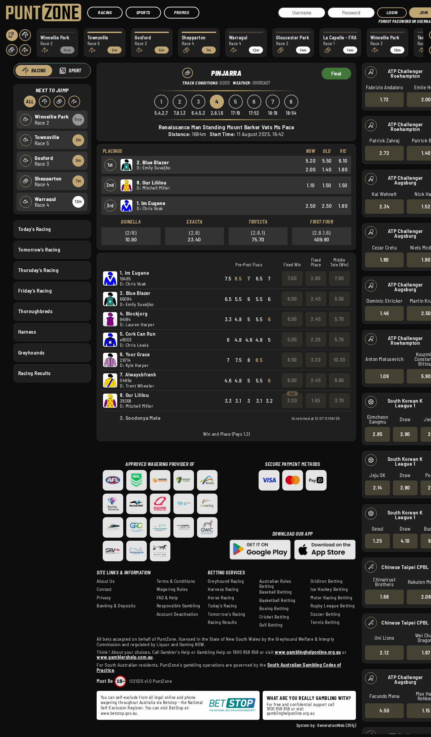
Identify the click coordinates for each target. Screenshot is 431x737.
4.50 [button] (384, 710)
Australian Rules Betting (275, 583)
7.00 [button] (292, 278)
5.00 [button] (292, 339)
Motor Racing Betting (331, 597)
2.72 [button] (384, 153)
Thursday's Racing (38, 270)
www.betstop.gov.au (119, 713)
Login (392, 12)
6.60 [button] (339, 380)
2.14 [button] (377, 487)
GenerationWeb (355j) (336, 725)
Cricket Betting (274, 616)
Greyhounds (31, 352)
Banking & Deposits (116, 605)
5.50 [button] (339, 299)
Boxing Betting (274, 608)
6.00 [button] (292, 299)
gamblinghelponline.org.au (291, 713)
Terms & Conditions (176, 581)
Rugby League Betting (332, 605)
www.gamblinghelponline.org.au (308, 652)
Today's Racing (34, 229)
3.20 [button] (316, 360)
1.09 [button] (384, 376)
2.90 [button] (405, 434)
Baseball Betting (275, 592)
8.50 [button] (292, 360)
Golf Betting (271, 625)
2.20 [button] (316, 339)
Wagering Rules (172, 589)
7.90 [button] (339, 278)
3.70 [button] (339, 400)
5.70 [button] (339, 319)
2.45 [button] (316, 299)
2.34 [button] (384, 206)
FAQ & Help (167, 597)
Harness (27, 332)
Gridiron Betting (326, 581)
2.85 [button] (377, 434)
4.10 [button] (405, 541)
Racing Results (34, 373)
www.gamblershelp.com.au (125, 657)
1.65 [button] (315, 400)
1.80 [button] (384, 260)
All (30, 101)
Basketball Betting (277, 600)
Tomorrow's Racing (39, 249)
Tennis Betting (324, 622)
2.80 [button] (405, 487)
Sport (75, 70)
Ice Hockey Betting (329, 589)
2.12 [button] (384, 652)
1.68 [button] (384, 597)
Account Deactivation (177, 614)
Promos (181, 12)
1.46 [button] (384, 313)
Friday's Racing (35, 291)
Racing (105, 12)
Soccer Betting (325, 614)
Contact (104, 589)
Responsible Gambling (178, 605)
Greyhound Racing (226, 581)
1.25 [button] (377, 541)
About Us (105, 581)
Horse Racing (221, 597)
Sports (143, 12)
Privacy (104, 597)
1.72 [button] (384, 99)
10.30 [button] (339, 360)
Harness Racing (223, 589)
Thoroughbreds (35, 311)
